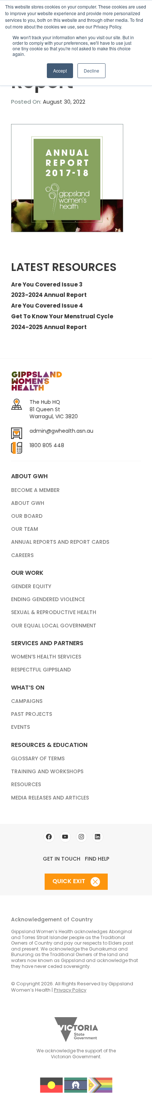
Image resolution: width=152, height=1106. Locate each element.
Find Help (97, 858)
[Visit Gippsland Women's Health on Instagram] (81, 836)
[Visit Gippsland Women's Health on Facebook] (49, 836)
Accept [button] (60, 70)
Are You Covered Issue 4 (47, 305)
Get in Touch (61, 858)
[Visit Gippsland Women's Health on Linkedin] (97, 836)
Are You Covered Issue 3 (47, 284)
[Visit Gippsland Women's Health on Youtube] (65, 836)
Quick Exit (69, 881)
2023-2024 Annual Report (49, 295)
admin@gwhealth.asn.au (61, 431)
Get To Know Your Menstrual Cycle (62, 316)
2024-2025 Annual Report (49, 327)
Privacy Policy (70, 989)
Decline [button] (91, 70)
